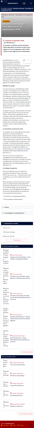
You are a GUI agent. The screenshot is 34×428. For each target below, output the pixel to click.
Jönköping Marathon (16, 395)
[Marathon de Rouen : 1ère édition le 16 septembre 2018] (27, 61)
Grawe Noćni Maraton (17, 385)
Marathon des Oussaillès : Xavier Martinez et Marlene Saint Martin (20, 277)
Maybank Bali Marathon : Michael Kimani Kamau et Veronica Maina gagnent (20, 318)
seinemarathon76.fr (19, 196)
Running (10, 8)
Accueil (5, 8)
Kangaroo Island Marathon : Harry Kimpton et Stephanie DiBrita (20, 258)
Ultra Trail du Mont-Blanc (17, 365)
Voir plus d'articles (27, 352)
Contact (14, 425)
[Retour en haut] (31, 425)
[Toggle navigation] (31, 3)
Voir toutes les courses (26, 414)
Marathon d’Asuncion (16, 406)
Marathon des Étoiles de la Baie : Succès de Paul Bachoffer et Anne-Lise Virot (20, 297)
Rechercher (18, 240)
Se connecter (6, 425)
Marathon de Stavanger (17, 375)
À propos (21, 425)
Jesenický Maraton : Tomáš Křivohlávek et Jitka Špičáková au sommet (20, 340)
